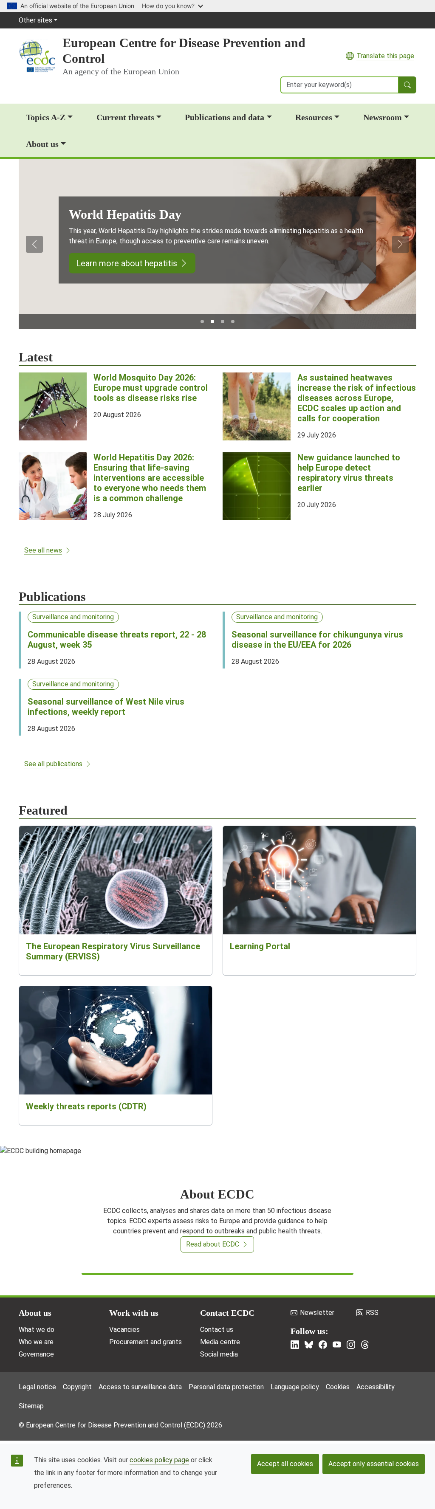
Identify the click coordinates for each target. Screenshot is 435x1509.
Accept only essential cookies (373, 1464)
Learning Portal (260, 946)
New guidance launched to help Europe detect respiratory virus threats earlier (348, 472)
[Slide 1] (202, 321)
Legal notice (37, 1387)
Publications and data (224, 117)
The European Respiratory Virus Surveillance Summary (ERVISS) (113, 951)
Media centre (220, 1342)
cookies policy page (159, 1460)
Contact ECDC (227, 1312)
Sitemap (31, 1406)
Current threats (125, 117)
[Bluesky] (309, 1344)
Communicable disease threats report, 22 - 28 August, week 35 (117, 639)
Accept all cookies (285, 1464)
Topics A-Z (45, 117)
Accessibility (375, 1387)
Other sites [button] (35, 20)
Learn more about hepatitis (126, 263)
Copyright (77, 1387)
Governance (36, 1354)
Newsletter (317, 1313)
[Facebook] (323, 1344)
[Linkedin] (295, 1344)
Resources (313, 117)
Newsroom (382, 117)
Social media (219, 1354)
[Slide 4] (232, 321)
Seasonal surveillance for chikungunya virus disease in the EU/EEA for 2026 (317, 639)
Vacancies (124, 1330)
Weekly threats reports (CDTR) (86, 1106)
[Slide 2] (212, 321)
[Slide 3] (222, 321)
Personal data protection (226, 1387)
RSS (372, 1313)
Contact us (216, 1330)
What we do (36, 1330)
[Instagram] (351, 1344)
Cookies (338, 1387)
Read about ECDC (212, 1244)
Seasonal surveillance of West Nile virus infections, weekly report (106, 707)
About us (42, 144)
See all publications (53, 764)
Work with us (133, 1312)
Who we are (36, 1342)
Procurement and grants (145, 1342)
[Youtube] (337, 1344)
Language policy (295, 1387)
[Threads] (365, 1344)
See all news (43, 550)
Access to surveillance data (140, 1387)
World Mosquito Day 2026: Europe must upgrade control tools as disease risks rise (150, 387)
